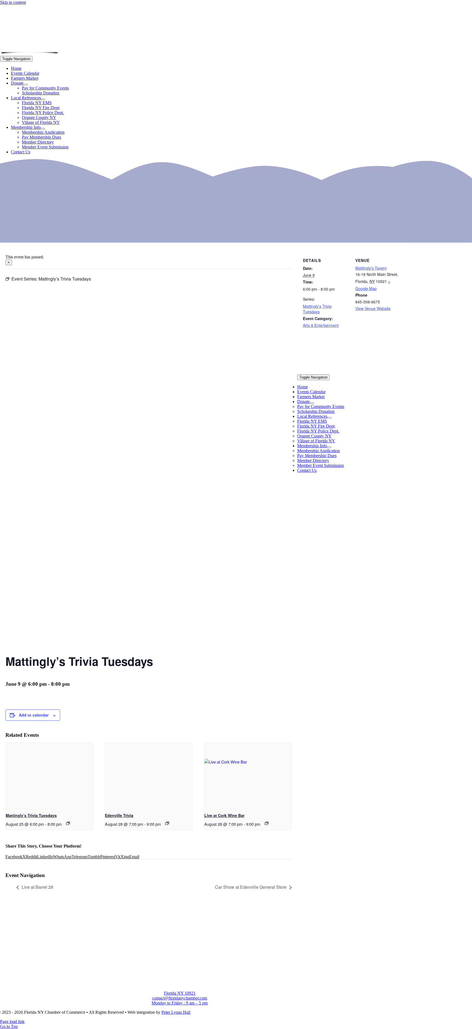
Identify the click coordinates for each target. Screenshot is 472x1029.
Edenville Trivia (119, 815)
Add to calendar (34, 715)
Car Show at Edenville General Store (251, 887)
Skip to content (13, 2)
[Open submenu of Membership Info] (43, 129)
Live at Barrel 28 (37, 887)
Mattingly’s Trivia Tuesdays (31, 815)
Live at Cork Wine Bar (224, 815)
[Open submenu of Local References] (43, 99)
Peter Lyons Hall (175, 1012)
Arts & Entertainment (321, 325)
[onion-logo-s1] (29, 48)
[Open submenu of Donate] (25, 84)
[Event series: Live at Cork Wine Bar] (267, 823)
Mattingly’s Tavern (371, 268)
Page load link (12, 1021)
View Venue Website (373, 308)
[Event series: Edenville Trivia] (167, 823)
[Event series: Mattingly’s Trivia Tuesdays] (68, 823)
